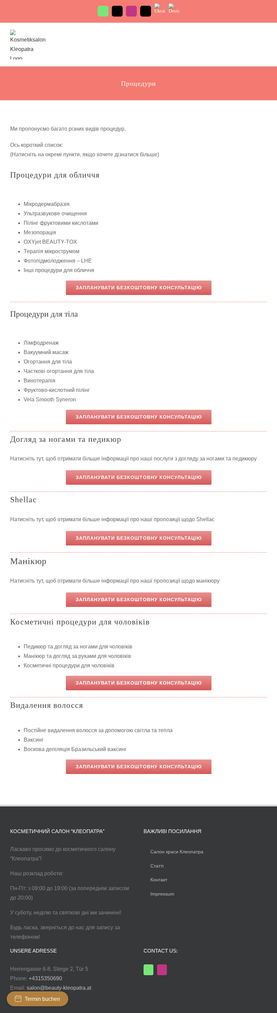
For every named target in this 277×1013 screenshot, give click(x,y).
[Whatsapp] (148, 969)
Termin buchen (42, 999)
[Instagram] (162, 969)
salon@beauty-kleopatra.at (59, 988)
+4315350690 (45, 978)
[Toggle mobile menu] (264, 35)
